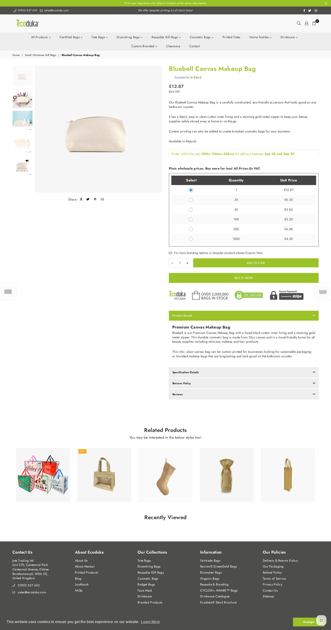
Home (16, 55)
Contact (194, 46)
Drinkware (288, 37)
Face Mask (145, 590)
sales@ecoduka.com (55, 10)
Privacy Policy (272, 584)
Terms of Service (274, 578)
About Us (81, 560)
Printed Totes (231, 37)
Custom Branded (143, 46)
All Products (40, 37)
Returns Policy (181, 383)
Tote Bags (98, 37)
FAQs (78, 590)
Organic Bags (209, 578)
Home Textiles (259, 37)
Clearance (173, 46)
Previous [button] (39, 129)
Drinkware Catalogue (214, 596)
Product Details (182, 316)
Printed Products (86, 572)
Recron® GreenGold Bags (218, 566)
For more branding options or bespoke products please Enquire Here (218, 253)
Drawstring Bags (129, 37)
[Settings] (306, 23)
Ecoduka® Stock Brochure (218, 602)
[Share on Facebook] (81, 199)
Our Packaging (273, 566)
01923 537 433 (27, 10)
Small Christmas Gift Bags (40, 55)
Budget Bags (146, 584)
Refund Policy (272, 572)
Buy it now (244, 278)
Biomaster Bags (211, 572)
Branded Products (150, 602)
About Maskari (85, 566)
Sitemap (268, 596)
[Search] (299, 23)
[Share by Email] (102, 199)
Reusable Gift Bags (165, 37)
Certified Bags (70, 37)
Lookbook (81, 584)
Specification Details (185, 372)
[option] (98, 129)
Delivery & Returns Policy (280, 560)
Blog (78, 578)
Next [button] (158, 129)
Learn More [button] (150, 622)
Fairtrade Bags (210, 560)
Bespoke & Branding (214, 584)
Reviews (177, 394)
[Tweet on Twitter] (88, 199)
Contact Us (270, 590)
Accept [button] (308, 622)
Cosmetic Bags (201, 37)
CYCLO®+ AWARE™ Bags (219, 590)
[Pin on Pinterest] (95, 199)
